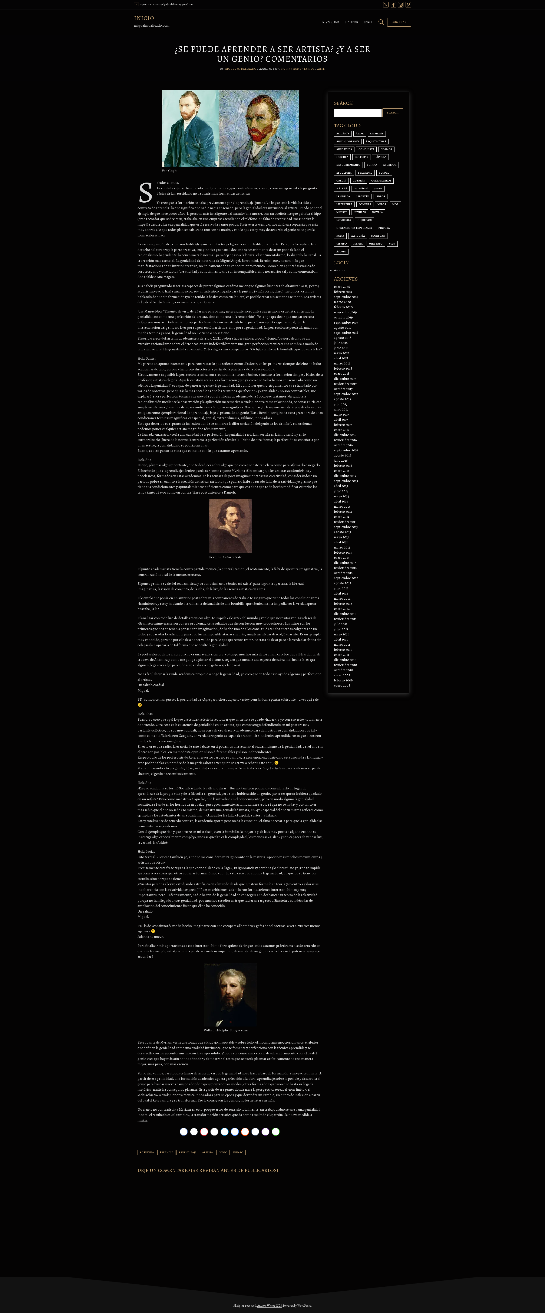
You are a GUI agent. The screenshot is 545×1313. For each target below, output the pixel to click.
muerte (341, 212)
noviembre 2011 (345, 619)
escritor (389, 165)
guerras (359, 180)
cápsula (380, 157)
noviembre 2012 (345, 568)
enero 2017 (341, 430)
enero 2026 (342, 286)
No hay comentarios (297, 69)
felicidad (365, 172)
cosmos (386, 149)
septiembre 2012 (346, 578)
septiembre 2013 (346, 527)
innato (238, 1152)
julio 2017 (340, 404)
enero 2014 (341, 516)
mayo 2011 (341, 634)
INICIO (144, 18)
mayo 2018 (341, 353)
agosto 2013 (342, 532)
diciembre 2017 (345, 378)
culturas (361, 157)
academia (147, 1152)
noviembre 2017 (345, 384)
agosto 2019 (342, 327)
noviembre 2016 (345, 440)
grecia (341, 180)
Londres (365, 204)
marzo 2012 (342, 598)
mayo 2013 (341, 537)
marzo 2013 (342, 547)
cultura (342, 157)
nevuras (360, 212)
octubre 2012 (343, 573)
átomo (341, 251)
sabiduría (358, 236)
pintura (384, 228)
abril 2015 (341, 486)
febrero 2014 (343, 511)
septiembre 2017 (346, 394)
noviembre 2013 (345, 522)
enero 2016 (342, 470)
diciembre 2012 (345, 562)
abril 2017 (341, 419)
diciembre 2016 (345, 435)
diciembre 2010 (345, 660)
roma (340, 236)
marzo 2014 (342, 506)
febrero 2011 (343, 649)
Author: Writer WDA (269, 1306)
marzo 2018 (342, 363)
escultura (343, 172)
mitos (381, 204)
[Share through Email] (214, 1132)
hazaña (341, 188)
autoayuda (344, 149)
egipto (372, 165)
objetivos (364, 220)
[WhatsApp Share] (276, 1132)
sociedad (378, 236)
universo (376, 243)
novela (377, 212)
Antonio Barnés (347, 141)
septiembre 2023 (346, 297)
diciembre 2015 (345, 476)
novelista (343, 220)
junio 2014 (341, 491)
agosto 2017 (342, 399)
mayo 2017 (341, 414)
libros (380, 196)
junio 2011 (341, 629)
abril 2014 (341, 501)
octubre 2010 (343, 670)
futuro (384, 172)
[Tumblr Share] (255, 1132)
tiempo (341, 243)
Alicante (342, 133)
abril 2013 (341, 542)
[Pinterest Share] (204, 1132)
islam (378, 188)
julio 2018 (341, 343)
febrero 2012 (343, 603)
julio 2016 (341, 460)
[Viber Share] (265, 1132)
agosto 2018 (342, 337)
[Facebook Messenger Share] (235, 1132)
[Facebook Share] (184, 1132)
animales (376, 133)
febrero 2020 (343, 307)
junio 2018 (341, 348)
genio (223, 1152)
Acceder (340, 270)
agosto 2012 (342, 583)
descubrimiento (348, 165)
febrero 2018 (343, 368)
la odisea (343, 196)
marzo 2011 (342, 644)
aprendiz (166, 1152)
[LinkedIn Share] (225, 1132)
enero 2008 (342, 685)
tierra (358, 243)
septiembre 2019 (346, 322)
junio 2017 (341, 409)
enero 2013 (341, 557)
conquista (366, 149)
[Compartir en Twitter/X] (194, 1132)
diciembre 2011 (345, 614)
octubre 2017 (343, 389)
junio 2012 (341, 588)
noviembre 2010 (345, 665)
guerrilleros (381, 180)
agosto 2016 (342, 455)
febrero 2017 (343, 424)
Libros (368, 22)
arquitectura (376, 141)
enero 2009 (342, 675)
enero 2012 (342, 608)
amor (360, 133)
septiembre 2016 (346, 450)
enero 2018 (342, 373)
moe (395, 204)
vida (392, 243)
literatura (344, 204)
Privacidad (329, 22)
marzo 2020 (342, 302)
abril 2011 (341, 639)
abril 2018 (341, 358)
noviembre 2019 (345, 312)
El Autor (350, 22)
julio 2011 (340, 624)
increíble (361, 188)
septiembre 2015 (346, 481)
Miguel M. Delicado (240, 69)
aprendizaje (187, 1152)
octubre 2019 (343, 317)
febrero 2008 (343, 680)
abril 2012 (341, 593)
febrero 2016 (343, 465)
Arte (321, 69)
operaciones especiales (354, 228)
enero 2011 (341, 654)
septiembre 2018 (346, 332)
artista (207, 1152)
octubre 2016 (343, 445)
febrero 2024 (343, 291)
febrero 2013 (343, 552)
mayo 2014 (341, 496)
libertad (362, 196)
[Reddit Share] (245, 1132)
